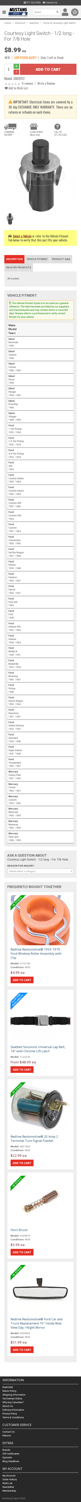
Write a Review (46, 83)
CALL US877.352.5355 (60, 133)
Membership (9, 1490)
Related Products (18, 267)
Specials (7, 1457)
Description (14, 259)
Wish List (7, 1483)
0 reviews (27, 83)
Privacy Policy (9, 1413)
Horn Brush (19, 1230)
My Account (8, 1475)
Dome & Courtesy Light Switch (59, 23)
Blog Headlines (10, 1461)
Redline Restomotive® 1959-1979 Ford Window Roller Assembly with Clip (36, 953)
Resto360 (7, 1387)
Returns (6, 1435)
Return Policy (9, 1391)
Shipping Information (13, 1394)
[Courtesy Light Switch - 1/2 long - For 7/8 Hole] (40, 175)
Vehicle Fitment (37, 259)
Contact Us (51, 2)
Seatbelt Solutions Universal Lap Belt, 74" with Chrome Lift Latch (38, 1049)
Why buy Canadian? (13, 1402)
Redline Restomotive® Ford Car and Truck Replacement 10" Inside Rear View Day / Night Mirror (37, 1323)
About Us (7, 1406)
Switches (34, 23)
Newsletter (8, 1487)
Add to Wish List (18, 88)
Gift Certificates (10, 1453)
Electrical (20, 23)
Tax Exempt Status (12, 1398)
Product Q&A (61, 259)
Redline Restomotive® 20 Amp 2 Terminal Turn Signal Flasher (34, 1138)
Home (7, 23)
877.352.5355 (33, 2)
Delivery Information (13, 1409)
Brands (6, 1449)
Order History (9, 1479)
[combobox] (40, 871)
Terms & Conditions (13, 1417)
